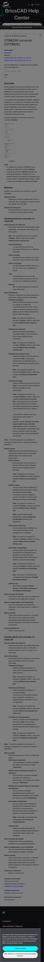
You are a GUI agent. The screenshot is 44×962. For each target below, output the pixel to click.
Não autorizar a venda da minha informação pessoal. (20, 954)
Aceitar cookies (20, 948)
